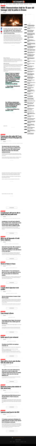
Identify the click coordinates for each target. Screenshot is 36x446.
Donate (25, 441)
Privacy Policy (22, 441)
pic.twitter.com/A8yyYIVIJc (10, 107)
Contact (14, 441)
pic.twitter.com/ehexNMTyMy (11, 84)
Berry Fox (5, 12)
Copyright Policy (18, 441)
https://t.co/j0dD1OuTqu (10, 81)
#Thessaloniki (17, 77)
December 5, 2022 (9, 87)
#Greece (7, 73)
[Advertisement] (13, 51)
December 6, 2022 (9, 110)
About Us (11, 441)
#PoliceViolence (8, 82)
